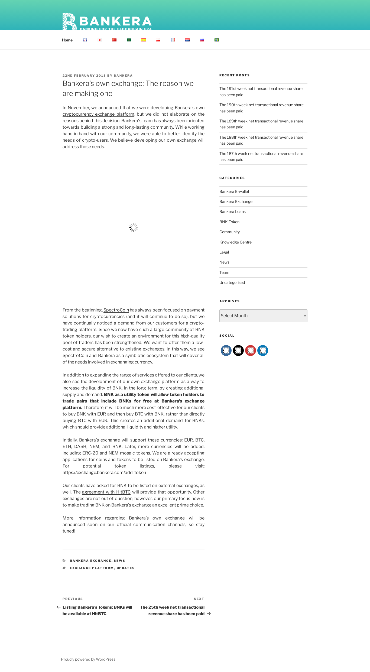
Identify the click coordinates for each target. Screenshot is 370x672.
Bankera (123, 75)
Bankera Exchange (91, 561)
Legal (224, 252)
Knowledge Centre (235, 242)
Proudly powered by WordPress (88, 659)
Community (229, 231)
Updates (126, 568)
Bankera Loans (232, 211)
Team (224, 272)
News (120, 561)
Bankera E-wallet (234, 191)
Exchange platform (92, 568)
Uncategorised (232, 282)
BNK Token (229, 221)
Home (67, 40)
